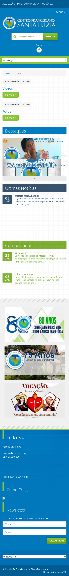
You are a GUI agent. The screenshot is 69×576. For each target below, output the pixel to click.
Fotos (7, 111)
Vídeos (8, 88)
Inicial (7, 73)
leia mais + (10, 94)
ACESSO (60, 12)
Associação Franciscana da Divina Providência (28, 3)
